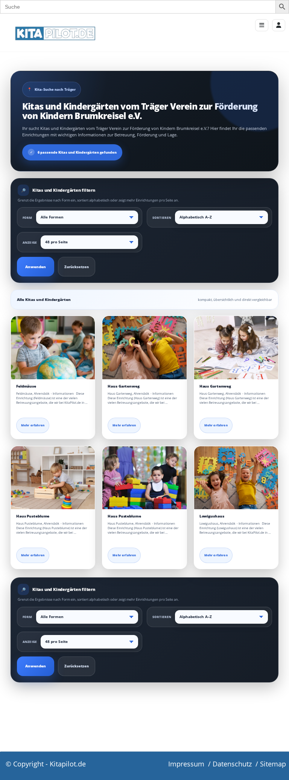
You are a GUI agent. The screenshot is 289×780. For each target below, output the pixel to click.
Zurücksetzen (76, 266)
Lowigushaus (211, 516)
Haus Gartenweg (123, 386)
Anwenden (35, 266)
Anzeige (30, 242)
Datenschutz (232, 763)
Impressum (186, 763)
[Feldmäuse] (53, 347)
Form (27, 217)
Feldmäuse (26, 386)
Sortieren (161, 217)
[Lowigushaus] (236, 477)
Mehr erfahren (32, 425)
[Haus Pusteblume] (53, 477)
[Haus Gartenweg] (144, 347)
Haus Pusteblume (32, 516)
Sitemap (273, 763)
